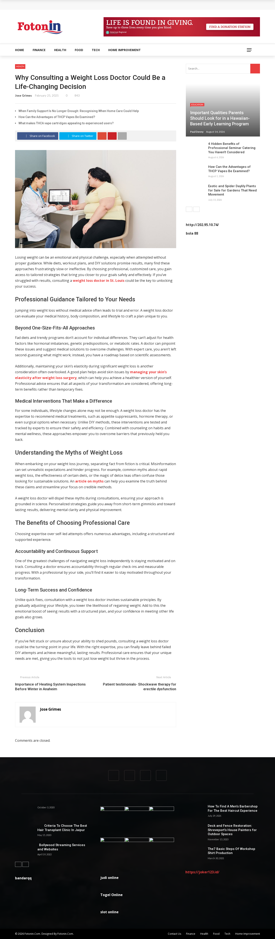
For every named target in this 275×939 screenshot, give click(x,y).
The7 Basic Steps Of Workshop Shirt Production (231, 851)
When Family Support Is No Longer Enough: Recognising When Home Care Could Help (84, 4)
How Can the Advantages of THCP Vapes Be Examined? (56, 117)
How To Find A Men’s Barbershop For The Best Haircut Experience (233, 808)
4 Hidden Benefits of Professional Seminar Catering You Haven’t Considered (231, 148)
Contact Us (174, 934)
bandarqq (23, 878)
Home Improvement (124, 50)
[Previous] (189, 209)
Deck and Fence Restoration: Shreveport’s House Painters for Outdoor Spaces (232, 830)
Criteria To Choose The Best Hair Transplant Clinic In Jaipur (62, 828)
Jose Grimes (23, 95)
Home (19, 50)
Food (79, 50)
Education (197, 104)
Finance (39, 50)
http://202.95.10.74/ (202, 224)
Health (60, 50)
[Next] (196, 209)
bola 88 (192, 233)
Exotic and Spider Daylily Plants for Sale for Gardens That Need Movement (232, 190)
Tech (96, 50)
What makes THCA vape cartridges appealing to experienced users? (66, 123)
